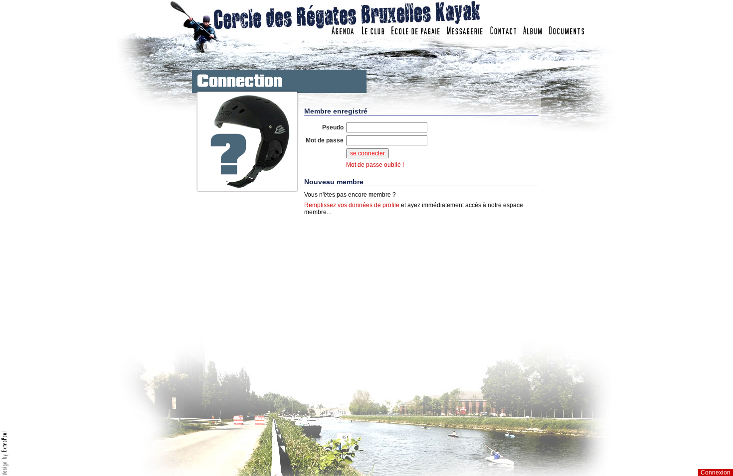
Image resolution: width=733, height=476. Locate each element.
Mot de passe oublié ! (375, 164)
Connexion (716, 472)
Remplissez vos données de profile (351, 205)
